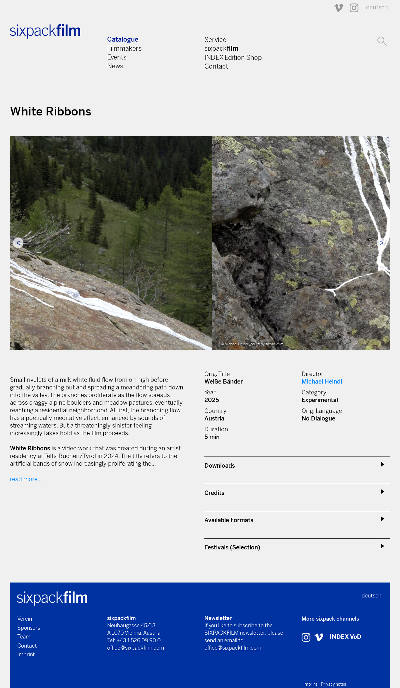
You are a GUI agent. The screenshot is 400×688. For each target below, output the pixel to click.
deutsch (377, 7)
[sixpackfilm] (52, 598)
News (115, 66)
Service (215, 39)
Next (382, 243)
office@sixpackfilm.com (135, 647)
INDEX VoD (345, 637)
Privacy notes (333, 684)
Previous (18, 243)
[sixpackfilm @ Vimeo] (336, 7)
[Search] (382, 40)
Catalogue (122, 39)
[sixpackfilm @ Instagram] (351, 7)
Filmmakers (124, 48)
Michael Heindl (322, 381)
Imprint (26, 654)
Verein (24, 618)
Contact (216, 66)
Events (117, 57)
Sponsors (28, 627)
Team (23, 636)
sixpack (221, 48)
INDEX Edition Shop (233, 57)
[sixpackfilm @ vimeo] (319, 636)
